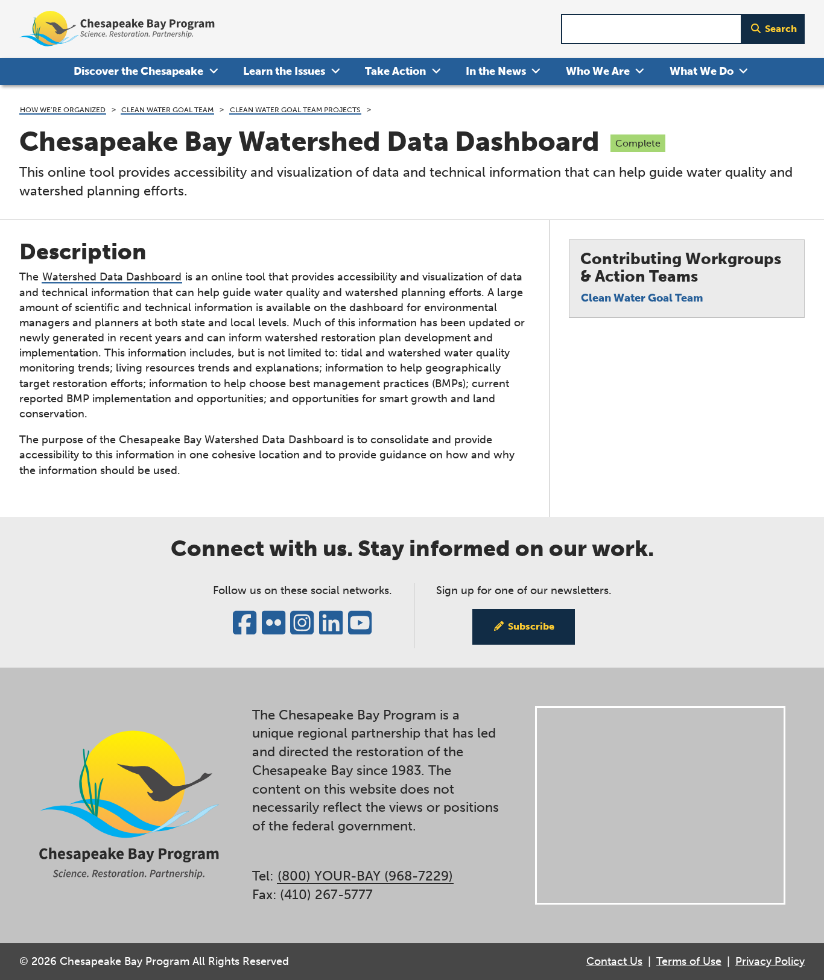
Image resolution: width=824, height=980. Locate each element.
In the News (496, 71)
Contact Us (614, 961)
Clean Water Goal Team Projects (295, 109)
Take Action (395, 71)
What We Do (702, 71)
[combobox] (651, 29)
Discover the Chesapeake (138, 71)
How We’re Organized (63, 109)
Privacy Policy (770, 961)
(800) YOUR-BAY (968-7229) (365, 876)
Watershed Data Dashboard (112, 276)
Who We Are (598, 71)
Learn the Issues (284, 71)
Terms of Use (688, 961)
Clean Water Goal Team (167, 109)
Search (781, 28)
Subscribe (531, 626)
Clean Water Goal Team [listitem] (642, 298)
